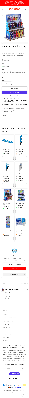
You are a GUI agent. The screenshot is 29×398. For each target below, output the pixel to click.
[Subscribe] (22, 368)
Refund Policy (6, 324)
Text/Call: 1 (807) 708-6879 (9, 318)
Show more (23, 260)
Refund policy (15, 390)
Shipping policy (14, 392)
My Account (5, 340)
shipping (10, 71)
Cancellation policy (15, 394)
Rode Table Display (20, 203)
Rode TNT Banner (6, 149)
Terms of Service (7, 334)
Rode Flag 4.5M (19, 149)
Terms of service (7, 392)
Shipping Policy (8, 111)
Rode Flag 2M (6, 176)
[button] (2, 8)
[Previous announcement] (2, 3)
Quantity (3, 80)
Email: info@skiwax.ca (8, 321)
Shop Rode (15, 268)
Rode (14, 256)
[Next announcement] (26, 3)
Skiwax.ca (9, 390)
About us (5, 314)
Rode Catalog (19, 230)
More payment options (14, 95)
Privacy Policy (6, 330)
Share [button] (4, 115)
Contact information (23, 392)
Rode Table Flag (19, 176)
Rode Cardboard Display (6, 204)
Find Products (6, 337)
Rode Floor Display (7, 230)
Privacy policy (22, 390)
